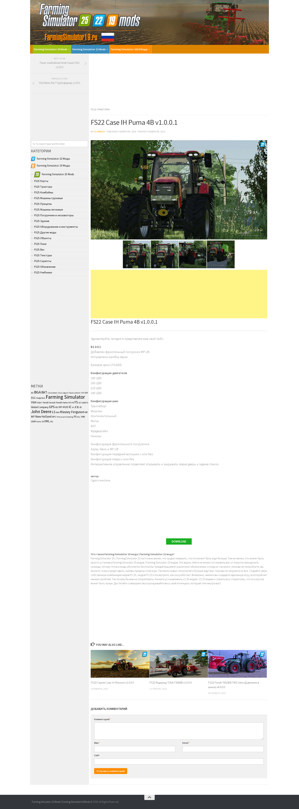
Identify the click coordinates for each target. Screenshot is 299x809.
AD (32, 392)
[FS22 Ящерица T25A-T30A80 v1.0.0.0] (179, 664)
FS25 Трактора (43, 186)
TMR (83, 416)
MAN (58, 412)
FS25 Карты (41, 181)
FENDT (39, 402)
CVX (82, 393)
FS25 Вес (39, 249)
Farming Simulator (65, 397)
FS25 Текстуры (43, 255)
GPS (52, 407)
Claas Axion (52, 393)
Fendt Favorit (49, 402)
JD (80, 407)
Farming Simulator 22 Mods (89, 49)
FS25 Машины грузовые (48, 198)
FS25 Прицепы (43, 203)
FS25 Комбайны (43, 192)
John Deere (41, 411)
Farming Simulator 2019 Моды (129, 49)
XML (47, 421)
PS (75, 416)
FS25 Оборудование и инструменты (56, 226)
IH (73, 407)
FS (76, 402)
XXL (51, 421)
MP (33, 416)
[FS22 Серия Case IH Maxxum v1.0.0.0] (120, 664)
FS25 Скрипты (42, 261)
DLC (33, 398)
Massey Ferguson (72, 412)
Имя (97, 742)
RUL (78, 417)
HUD (65, 407)
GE (79, 402)
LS (53, 412)
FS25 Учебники (43, 272)
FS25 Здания (41, 221)
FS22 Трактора (100, 109)
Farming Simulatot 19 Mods (76, 801)
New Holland (43, 416)
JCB (76, 407)
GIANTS (84, 402)
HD (56, 407)
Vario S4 (40, 421)
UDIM (33, 421)
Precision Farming (65, 417)
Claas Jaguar (62, 393)
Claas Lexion (74, 392)
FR (73, 402)
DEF (86, 392)
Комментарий (102, 719)
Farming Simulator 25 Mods (50, 49)
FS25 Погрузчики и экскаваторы (54, 215)
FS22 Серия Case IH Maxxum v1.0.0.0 (112, 682)
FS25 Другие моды (45, 232)
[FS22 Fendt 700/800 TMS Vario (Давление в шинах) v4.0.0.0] (237, 664)
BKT (44, 392)
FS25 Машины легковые (48, 209)
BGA (37, 392)
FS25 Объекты (42, 238)
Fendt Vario (62, 402)
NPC (54, 416)
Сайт (97, 755)
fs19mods (99, 131)
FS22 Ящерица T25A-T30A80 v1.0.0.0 (171, 682)
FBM (33, 402)
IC (70, 407)
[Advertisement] (179, 79)
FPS (69, 402)
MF (86, 412)
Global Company (39, 407)
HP (60, 407)
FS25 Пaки (40, 244)
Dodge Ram (40, 398)
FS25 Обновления (44, 266)
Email (186, 742)
